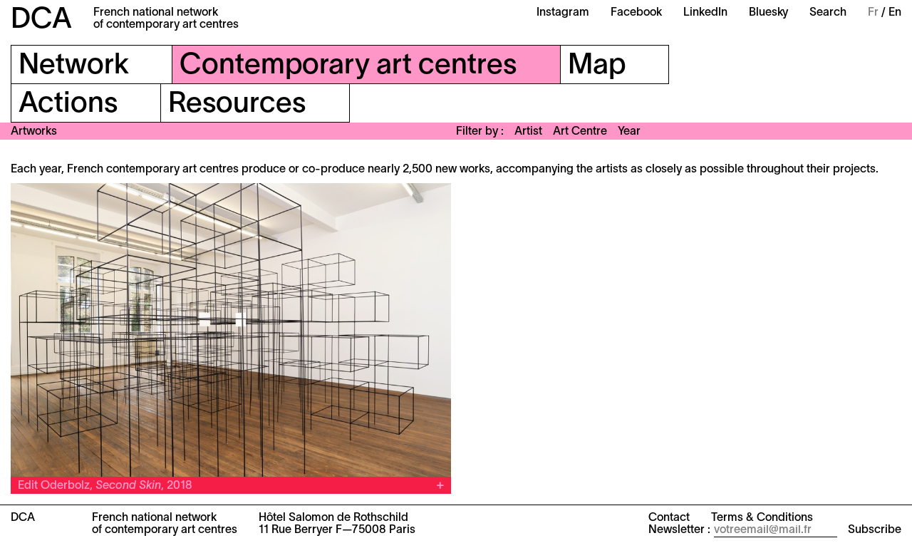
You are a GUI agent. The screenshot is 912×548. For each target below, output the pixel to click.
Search (827, 13)
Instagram (563, 13)
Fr (873, 13)
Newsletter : (679, 530)
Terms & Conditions (762, 518)
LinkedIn (705, 13)
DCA (41, 20)
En (894, 13)
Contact (669, 518)
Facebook (636, 13)
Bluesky (768, 13)
